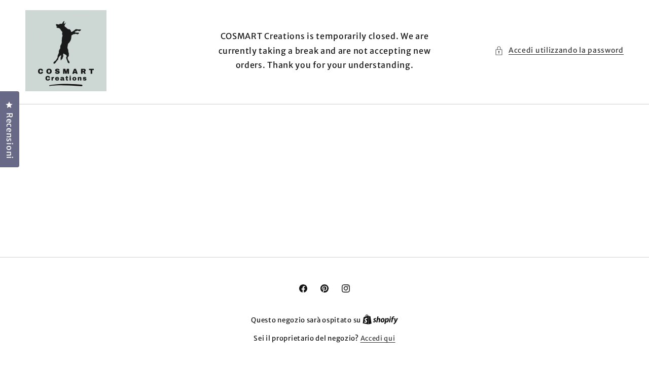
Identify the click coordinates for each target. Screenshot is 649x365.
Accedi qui (377, 338)
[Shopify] (380, 320)
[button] (559, 50)
